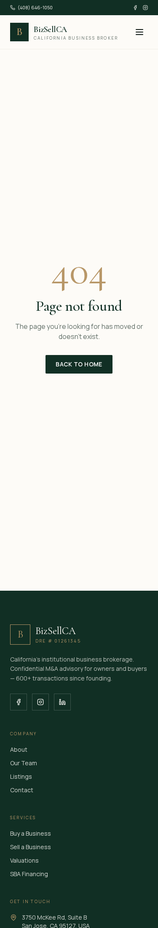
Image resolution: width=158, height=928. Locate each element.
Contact (21, 790)
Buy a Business (30, 833)
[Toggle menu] (139, 32)
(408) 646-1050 (35, 7)
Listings (21, 776)
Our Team (23, 763)
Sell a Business (30, 847)
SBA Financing (29, 874)
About (18, 749)
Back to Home (79, 364)
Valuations (24, 860)
